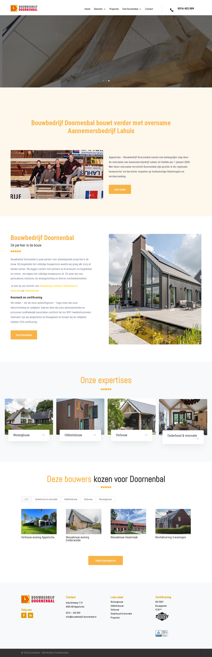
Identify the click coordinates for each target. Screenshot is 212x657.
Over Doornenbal (130, 9)
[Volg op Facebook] (23, 615)
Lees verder (120, 189)
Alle (26, 499)
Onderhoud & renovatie (121, 613)
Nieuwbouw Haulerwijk (124, 537)
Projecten (114, 9)
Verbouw (88, 499)
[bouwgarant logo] (162, 622)
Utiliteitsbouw (32, 290)
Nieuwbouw (46, 285)
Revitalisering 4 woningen (170, 537)
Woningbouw (105, 499)
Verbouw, (58, 285)
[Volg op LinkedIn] (30, 615)
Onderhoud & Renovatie (106, 37)
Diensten (98, 9)
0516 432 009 (186, 8)
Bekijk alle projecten (106, 560)
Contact (149, 9)
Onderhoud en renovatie (46, 499)
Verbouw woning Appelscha (37, 537)
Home (87, 9)
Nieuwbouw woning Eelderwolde (77, 538)
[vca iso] (162, 639)
